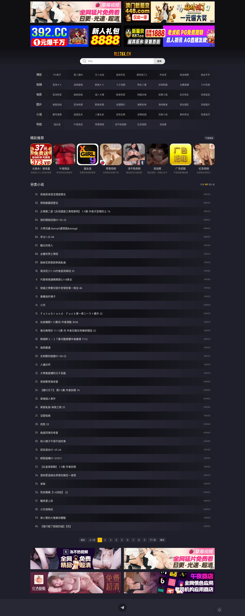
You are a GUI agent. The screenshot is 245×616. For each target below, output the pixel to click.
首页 (83, 540)
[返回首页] (219, 609)
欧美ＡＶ (99, 84)
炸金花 (163, 74)
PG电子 (57, 74)
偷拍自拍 (78, 94)
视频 (39, 85)
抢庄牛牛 (205, 74)
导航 (39, 124)
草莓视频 (99, 124)
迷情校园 (141, 114)
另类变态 (205, 94)
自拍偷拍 (78, 84)
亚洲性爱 (57, 94)
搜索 (159, 61)
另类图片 (205, 104)
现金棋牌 (184, 74)
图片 (39, 104)
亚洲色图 (78, 104)
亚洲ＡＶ (57, 84)
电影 (39, 94)
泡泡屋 (163, 124)
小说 (39, 114)
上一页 (92, 540)
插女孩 (57, 124)
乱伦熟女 (184, 94)
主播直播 (184, 84)
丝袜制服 (163, 84)
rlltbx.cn (122, 54)
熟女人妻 (141, 84)
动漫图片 (120, 104)
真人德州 (78, 74)
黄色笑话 (184, 114)
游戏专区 (120, 74)
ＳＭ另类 (205, 84)
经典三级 (163, 94)
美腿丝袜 (141, 104)
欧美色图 (99, 104)
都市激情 (57, 114)
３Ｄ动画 (120, 84)
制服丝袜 (141, 94)
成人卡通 (99, 94)
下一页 (153, 540)
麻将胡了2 (142, 74)
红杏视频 (141, 124)
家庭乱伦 (78, 114)
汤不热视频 (120, 124)
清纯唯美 (163, 104)
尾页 (162, 540)
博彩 (39, 75)
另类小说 (163, 114)
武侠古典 (120, 114)
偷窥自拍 (57, 104)
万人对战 (99, 74)
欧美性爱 (120, 94)
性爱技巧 (205, 114)
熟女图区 (184, 104)
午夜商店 (78, 124)
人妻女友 (99, 114)
